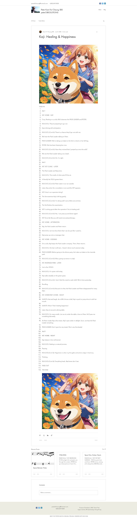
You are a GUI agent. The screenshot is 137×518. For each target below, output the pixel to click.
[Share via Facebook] (40, 435)
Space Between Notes (40, 468)
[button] (103, 21)
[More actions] (97, 32)
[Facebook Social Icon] (100, 3)
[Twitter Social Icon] (102, 3)
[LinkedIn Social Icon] (105, 3)
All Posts (33, 21)
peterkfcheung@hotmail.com (39, 3)
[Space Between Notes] (42, 458)
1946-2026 (62, 455)
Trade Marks (42, 21)
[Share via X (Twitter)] (44, 435)
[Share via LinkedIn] (47, 435)
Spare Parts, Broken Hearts (93, 455)
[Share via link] (51, 435)
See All (104, 449)
